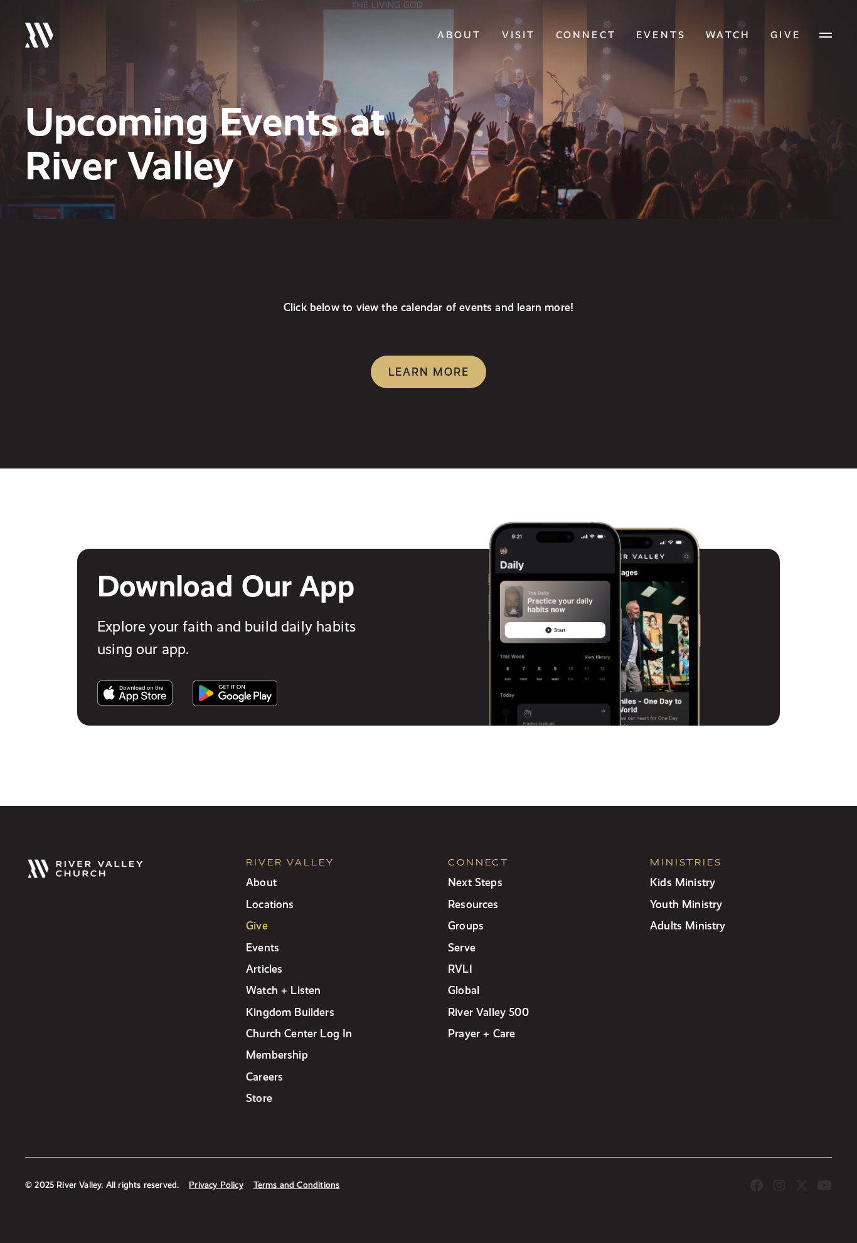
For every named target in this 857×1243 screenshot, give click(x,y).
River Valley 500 (488, 1011)
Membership (277, 1054)
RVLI (460, 968)
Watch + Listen (283, 990)
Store (259, 1097)
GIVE (785, 35)
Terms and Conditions (296, 1185)
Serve (462, 947)
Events (661, 35)
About (459, 35)
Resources (473, 904)
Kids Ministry (682, 882)
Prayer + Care (481, 1033)
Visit (519, 35)
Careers (264, 1076)
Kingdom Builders (290, 1011)
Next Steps (475, 882)
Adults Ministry (688, 925)
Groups (466, 925)
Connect (586, 35)
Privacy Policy (216, 1185)
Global (463, 990)
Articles (264, 968)
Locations (270, 904)
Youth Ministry (686, 904)
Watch (728, 35)
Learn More (428, 371)
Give (257, 925)
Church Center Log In (299, 1033)
